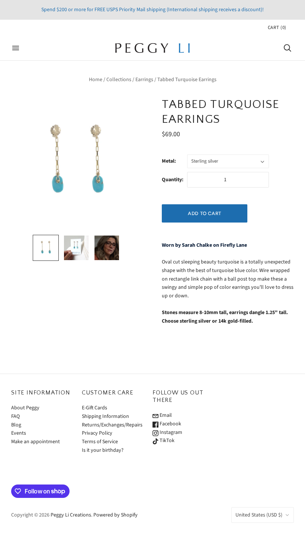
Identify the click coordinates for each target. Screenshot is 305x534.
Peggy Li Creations (71, 515)
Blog (16, 425)
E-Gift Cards (94, 408)
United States (258, 515)
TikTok (166, 440)
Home (95, 79)
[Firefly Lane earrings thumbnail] (107, 248)
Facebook (169, 424)
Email (165, 415)
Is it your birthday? (102, 450)
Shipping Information (105, 416)
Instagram (170, 432)
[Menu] (15, 48)
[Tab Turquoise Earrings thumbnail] (46, 248)
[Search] (287, 48)
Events (18, 433)
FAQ (15, 416)
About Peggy (25, 408)
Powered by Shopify (115, 515)
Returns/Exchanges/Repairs (112, 425)
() (277, 27)
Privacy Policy (97, 433)
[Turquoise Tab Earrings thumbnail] (76, 248)
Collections (118, 79)
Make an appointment (35, 441)
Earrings (144, 79)
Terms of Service (100, 441)
